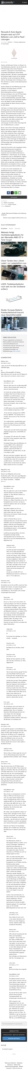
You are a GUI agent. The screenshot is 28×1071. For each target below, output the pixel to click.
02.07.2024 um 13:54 (11, 656)
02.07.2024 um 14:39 (5, 471)
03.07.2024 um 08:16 (11, 547)
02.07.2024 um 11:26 (5, 582)
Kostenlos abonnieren (14, 1038)
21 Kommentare (5, 44)
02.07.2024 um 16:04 (8, 488)
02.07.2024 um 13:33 (11, 645)
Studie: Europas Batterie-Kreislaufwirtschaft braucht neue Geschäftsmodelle (12, 312)
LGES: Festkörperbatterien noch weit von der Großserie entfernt (13, 286)
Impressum (10, 1064)
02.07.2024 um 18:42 (13, 976)
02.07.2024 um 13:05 (13, 931)
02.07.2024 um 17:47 (13, 965)
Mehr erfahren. (17, 351)
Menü (25, 2)
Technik (10, 42)
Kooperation (11, 202)
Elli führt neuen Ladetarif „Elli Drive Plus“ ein (14, 218)
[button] (8, 192)
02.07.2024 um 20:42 (5, 363)
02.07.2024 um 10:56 (5, 726)
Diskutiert (17, 228)
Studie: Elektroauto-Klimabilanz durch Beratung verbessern (13, 214)
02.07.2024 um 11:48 (8, 791)
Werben (21, 1066)
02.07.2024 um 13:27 (11, 631)
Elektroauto (8, 206)
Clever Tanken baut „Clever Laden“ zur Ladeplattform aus (13, 261)
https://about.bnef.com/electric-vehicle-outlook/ (13, 376)
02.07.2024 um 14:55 (11, 669)
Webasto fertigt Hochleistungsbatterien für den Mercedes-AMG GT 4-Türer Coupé (12, 236)
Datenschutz (17, 1064)
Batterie (6, 202)
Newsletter (14, 197)
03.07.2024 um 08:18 (8, 750)
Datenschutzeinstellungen (11, 1066)
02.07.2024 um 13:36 (8, 704)
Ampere (10, 204)
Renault (14, 204)
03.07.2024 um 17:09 (8, 383)
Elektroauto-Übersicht (10, 1063)
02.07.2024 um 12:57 (13, 914)
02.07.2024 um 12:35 (8, 599)
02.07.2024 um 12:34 (11, 838)
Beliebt (11, 228)
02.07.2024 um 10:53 (5, 763)
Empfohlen (4, 228)
